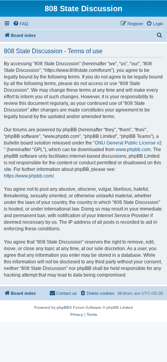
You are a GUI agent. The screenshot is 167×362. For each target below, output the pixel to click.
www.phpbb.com (133, 149)
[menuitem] (20, 23)
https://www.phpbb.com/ (29, 176)
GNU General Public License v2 (128, 143)
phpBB (63, 307)
